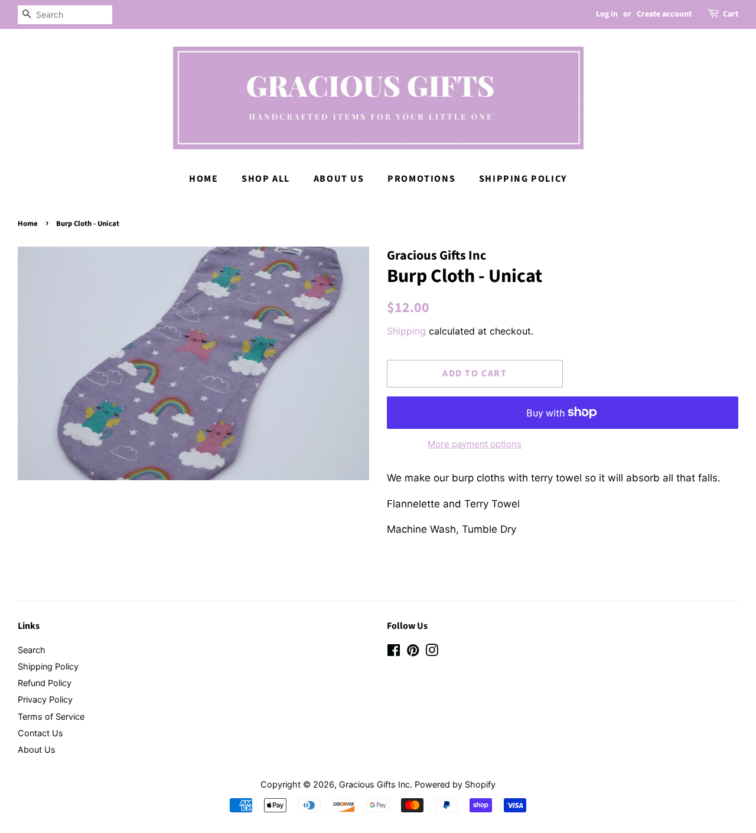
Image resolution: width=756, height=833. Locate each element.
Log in (607, 14)
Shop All (266, 178)
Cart (730, 14)
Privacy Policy (45, 699)
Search (31, 650)
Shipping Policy (523, 178)
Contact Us (40, 733)
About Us (339, 178)
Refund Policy (44, 683)
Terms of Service (51, 716)
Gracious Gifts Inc (374, 784)
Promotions (421, 178)
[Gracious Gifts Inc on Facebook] (393, 652)
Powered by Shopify (455, 784)
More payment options (475, 444)
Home (203, 178)
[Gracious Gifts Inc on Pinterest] (412, 652)
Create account (664, 14)
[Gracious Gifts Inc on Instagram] (431, 652)
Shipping (406, 331)
